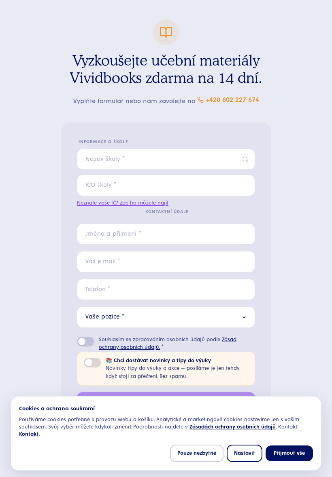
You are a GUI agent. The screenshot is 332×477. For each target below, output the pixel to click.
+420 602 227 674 (232, 100)
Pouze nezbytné (196, 453)
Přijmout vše (289, 453)
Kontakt (29, 434)
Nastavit (244, 453)
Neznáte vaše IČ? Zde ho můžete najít (122, 203)
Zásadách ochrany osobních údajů (232, 427)
